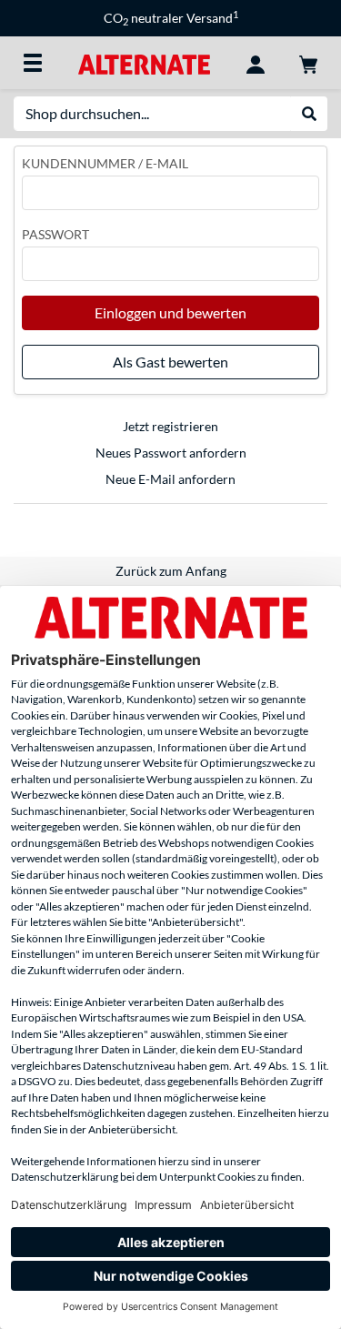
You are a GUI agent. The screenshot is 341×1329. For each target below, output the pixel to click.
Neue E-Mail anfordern (170, 479)
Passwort (55, 234)
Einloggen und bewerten (170, 312)
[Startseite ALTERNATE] (144, 62)
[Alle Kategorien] (33, 63)
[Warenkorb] (308, 63)
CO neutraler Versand (171, 17)
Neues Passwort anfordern (170, 452)
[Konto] (255, 63)
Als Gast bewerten (170, 361)
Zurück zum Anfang (170, 571)
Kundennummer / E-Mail (105, 163)
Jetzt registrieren (170, 426)
